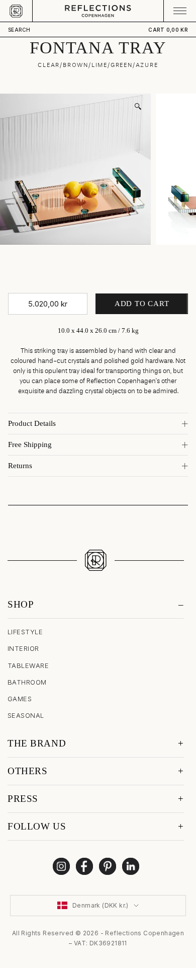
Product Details (32, 423)
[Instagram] (61, 866)
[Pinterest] (107, 866)
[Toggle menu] (179, 11)
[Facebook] (84, 866)
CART (168, 30)
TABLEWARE (28, 665)
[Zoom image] (138, 107)
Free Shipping (30, 444)
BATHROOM (27, 682)
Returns (20, 466)
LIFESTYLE (25, 632)
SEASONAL (26, 715)
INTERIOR (23, 648)
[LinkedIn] (130, 866)
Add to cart (142, 304)
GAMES (20, 699)
